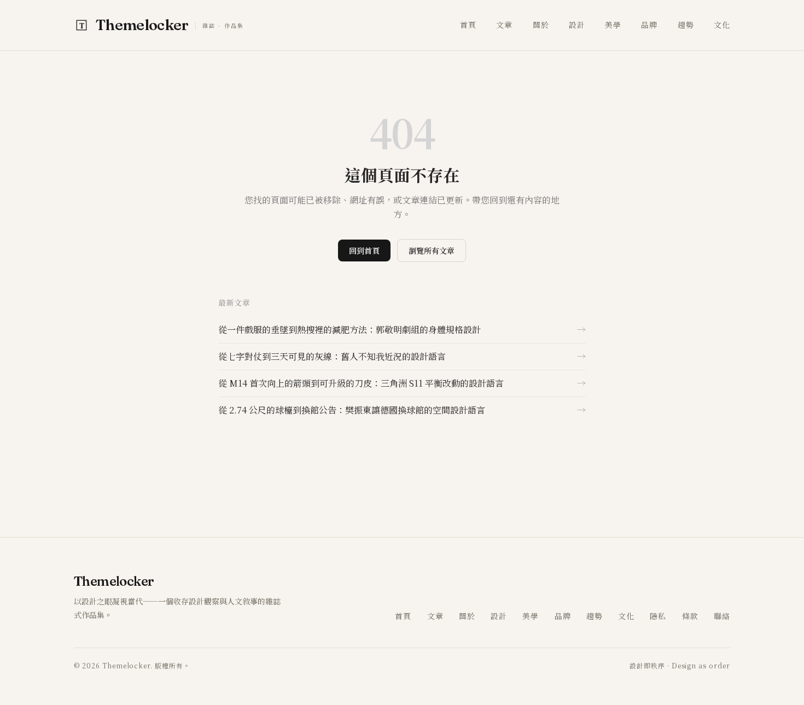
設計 (577, 24)
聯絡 (722, 615)
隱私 (658, 615)
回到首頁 (364, 250)
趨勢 (686, 24)
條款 (690, 615)
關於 (541, 24)
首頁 (468, 24)
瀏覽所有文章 (432, 250)
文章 (504, 24)
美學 (613, 24)
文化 (722, 24)
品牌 (649, 24)
